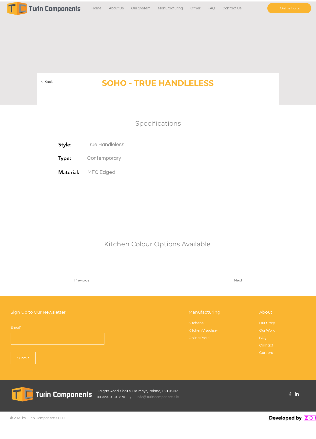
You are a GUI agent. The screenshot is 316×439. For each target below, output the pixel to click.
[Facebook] (290, 394)
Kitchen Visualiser (203, 330)
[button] (195, 8)
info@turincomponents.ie (158, 397)
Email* (16, 327)
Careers (266, 353)
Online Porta (199, 338)
